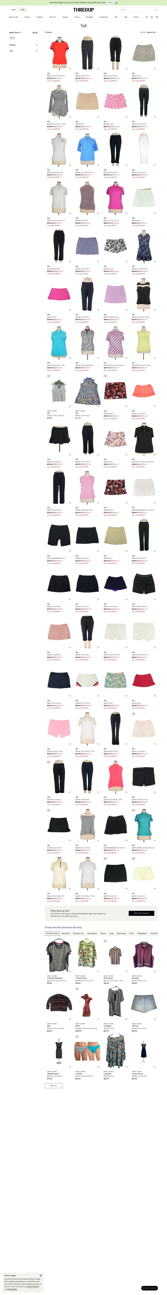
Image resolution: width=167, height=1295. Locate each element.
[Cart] (157, 17)
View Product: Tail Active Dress (87, 397)
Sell (23, 10)
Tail (11, 38)
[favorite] (70, 68)
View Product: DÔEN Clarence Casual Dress (87, 1009)
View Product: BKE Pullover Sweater (59, 1009)
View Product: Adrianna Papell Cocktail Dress (59, 1057)
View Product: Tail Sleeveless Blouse (87, 349)
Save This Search (141, 913)
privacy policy (12, 1289)
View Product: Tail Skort (143, 59)
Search (123, 10)
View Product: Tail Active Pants (115, 59)
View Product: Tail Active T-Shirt (115, 204)
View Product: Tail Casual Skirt (59, 445)
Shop (14, 10)
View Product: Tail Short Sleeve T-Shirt (87, 735)
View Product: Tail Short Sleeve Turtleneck (143, 445)
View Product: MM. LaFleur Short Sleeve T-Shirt (115, 962)
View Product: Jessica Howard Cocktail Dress (143, 1057)
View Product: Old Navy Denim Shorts (143, 1009)
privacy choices (32, 1287)
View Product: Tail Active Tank (87, 831)
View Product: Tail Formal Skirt (115, 831)
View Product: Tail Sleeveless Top (59, 156)
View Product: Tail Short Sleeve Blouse (115, 349)
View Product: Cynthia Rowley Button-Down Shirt (87, 962)
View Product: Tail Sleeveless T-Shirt (143, 300)
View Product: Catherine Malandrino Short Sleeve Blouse (59, 962)
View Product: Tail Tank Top (87, 204)
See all (53, 1085)
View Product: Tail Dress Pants (59, 252)
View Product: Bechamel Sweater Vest (143, 962)
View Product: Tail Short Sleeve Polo (59, 59)
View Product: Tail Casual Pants (87, 59)
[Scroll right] (154, 933)
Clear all (35, 32)
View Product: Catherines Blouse (115, 1009)
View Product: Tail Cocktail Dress (143, 252)
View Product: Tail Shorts (115, 252)
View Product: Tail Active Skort (87, 252)
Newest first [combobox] (151, 32)
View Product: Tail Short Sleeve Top (59, 879)
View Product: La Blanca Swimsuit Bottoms (87, 1057)
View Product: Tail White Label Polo (59, 397)
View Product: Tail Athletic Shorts (115, 300)
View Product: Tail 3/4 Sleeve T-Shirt (59, 107)
